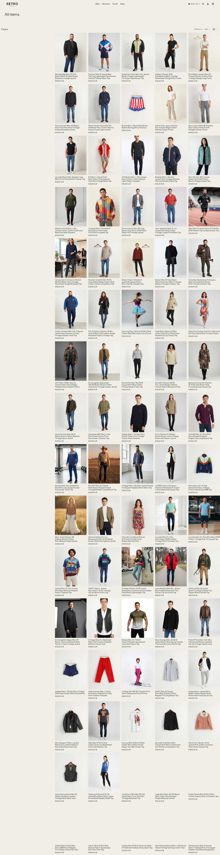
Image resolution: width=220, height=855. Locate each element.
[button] (207, 29)
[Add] (83, 69)
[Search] (203, 3)
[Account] (207, 3)
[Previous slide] (58, 52)
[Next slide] (83, 52)
